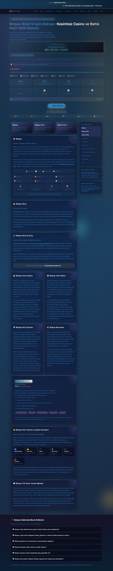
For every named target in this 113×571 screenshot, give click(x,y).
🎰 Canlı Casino (45, 76)
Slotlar (75, 11)
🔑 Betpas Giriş (14, 76)
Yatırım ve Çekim (86, 155)
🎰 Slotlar (54, 76)
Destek (96, 11)
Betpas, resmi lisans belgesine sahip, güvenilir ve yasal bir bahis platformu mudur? (42, 535)
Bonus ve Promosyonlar (88, 148)
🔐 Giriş (17, 116)
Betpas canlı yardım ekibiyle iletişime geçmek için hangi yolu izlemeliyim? (39, 559)
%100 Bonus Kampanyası (88, 152)
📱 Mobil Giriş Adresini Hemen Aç (56, 112)
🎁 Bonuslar (62, 76)
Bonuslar (82, 11)
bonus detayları (86, 189)
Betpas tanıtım (90, 188)
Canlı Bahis (68, 11)
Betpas (36, 11)
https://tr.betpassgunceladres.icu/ (41, 243)
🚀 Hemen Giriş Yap (56, 106)
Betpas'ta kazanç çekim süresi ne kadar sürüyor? (31, 547)
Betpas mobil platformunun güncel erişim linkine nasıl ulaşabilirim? (37, 529)
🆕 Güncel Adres (24, 76)
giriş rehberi (97, 188)
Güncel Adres (49, 11)
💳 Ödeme (80, 116)
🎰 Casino (48, 116)
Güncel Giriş (85, 135)
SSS (102, 11)
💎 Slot (64, 116)
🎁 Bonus (33, 116)
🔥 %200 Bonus (71, 76)
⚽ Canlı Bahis (34, 76)
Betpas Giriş (85, 131)
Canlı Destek (59, 181)
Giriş (41, 11)
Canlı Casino (59, 11)
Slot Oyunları (18, 181)
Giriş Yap (17, 176)
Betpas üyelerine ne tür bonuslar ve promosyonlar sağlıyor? (34, 541)
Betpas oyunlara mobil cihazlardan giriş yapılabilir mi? (32, 553)
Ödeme (89, 11)
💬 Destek (96, 116)
